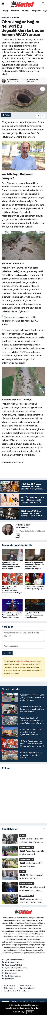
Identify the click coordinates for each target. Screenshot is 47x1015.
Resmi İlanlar (24, 991)
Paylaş (7, 115)
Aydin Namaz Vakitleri (13, 965)
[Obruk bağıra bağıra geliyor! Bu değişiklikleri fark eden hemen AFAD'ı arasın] (23, 98)
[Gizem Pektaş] (8, 529)
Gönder (7, 653)
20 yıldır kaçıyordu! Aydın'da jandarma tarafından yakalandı (31, 877)
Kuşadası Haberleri (27, 988)
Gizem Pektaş (22, 527)
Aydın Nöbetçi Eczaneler (14, 960)
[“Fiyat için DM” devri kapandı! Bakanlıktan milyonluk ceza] (35, 605)
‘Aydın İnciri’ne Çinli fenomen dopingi (31, 864)
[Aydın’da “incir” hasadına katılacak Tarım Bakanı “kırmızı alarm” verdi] (12, 555)
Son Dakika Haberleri (13, 976)
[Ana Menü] (3, 4)
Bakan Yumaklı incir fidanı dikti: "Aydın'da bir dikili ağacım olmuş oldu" (30, 901)
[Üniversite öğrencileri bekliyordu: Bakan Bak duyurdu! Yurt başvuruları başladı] (35, 555)
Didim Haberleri (26, 883)
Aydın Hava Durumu (12, 962)
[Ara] (43, 3)
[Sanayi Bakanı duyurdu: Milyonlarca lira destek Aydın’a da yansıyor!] (12, 605)
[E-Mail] (18, 536)
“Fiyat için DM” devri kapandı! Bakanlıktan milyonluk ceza (34, 615)
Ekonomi (15, 11)
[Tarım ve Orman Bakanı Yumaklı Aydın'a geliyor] (35, 579)
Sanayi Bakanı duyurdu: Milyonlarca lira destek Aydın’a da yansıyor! (12, 615)
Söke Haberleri (10, 991)
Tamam (30, 1012)
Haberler (5, 17)
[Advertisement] (23, 796)
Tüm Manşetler (11, 973)
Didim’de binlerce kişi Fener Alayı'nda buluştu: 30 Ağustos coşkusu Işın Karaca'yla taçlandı (32, 889)
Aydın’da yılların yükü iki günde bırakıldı (31, 852)
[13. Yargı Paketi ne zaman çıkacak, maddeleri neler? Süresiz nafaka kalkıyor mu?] (12, 579)
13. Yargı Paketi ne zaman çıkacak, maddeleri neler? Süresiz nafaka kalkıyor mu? (12, 591)
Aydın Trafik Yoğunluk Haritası (16, 968)
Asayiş (5, 11)
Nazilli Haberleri (26, 985)
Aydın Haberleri (26, 847)
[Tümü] (44, 829)
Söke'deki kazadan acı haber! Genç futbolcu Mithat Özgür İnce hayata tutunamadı (31, 841)
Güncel (25, 11)
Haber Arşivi (9, 979)
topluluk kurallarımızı (24, 661)
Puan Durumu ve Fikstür (14, 970)
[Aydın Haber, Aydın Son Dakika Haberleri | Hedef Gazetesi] (22, 4)
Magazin (36, 11)
